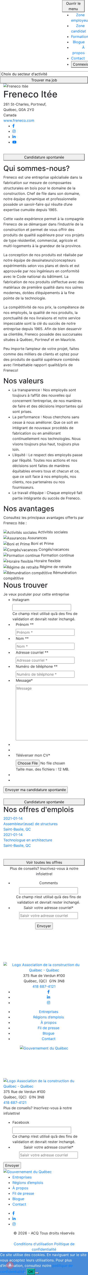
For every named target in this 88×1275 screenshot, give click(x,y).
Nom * (22, 638)
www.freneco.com (18, 120)
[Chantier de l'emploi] (29, 35)
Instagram (20, 599)
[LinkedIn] (14, 136)
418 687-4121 (44, 986)
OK (30, 1271)
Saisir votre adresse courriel (48, 907)
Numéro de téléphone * (37, 666)
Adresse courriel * (32, 652)
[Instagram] (14, 131)
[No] (37, 1273)
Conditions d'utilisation (33, 1244)
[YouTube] (14, 142)
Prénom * (25, 624)
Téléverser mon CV (33, 755)
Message (24, 680)
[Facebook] (13, 126)
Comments (48, 883)
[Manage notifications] (10, 1265)
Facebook (20, 1122)
